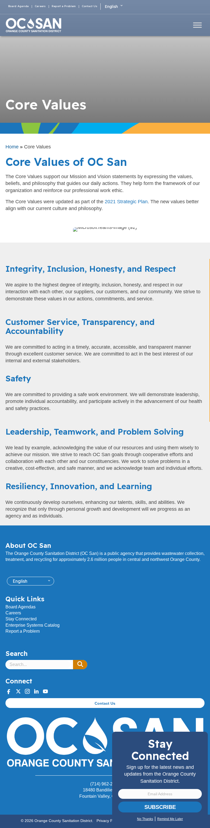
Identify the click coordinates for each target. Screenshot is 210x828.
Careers (40, 6)
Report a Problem (64, 6)
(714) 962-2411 (105, 784)
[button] (80, 664)
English (111, 6)
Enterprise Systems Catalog (32, 625)
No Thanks (145, 819)
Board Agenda (18, 6)
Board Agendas (20, 607)
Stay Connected (21, 619)
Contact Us (90, 6)
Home (12, 147)
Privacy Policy (108, 820)
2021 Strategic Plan (126, 201)
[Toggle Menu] (197, 25)
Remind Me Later (170, 819)
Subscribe (160, 807)
